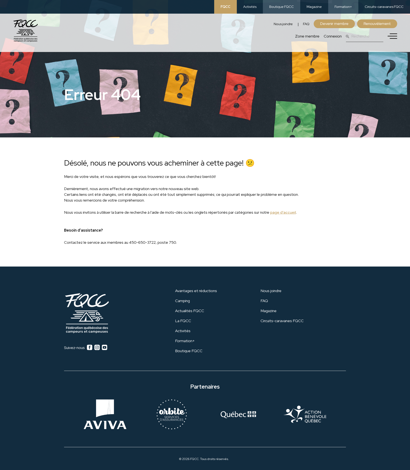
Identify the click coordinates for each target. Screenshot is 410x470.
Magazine (314, 6)
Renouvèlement (377, 23)
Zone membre (307, 36)
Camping (182, 300)
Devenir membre (334, 23)
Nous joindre (283, 24)
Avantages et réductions (196, 290)
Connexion (333, 36)
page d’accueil (283, 212)
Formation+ (343, 6)
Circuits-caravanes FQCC (384, 6)
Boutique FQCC (281, 6)
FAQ (306, 24)
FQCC (225, 6)
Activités (249, 6)
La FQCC (183, 320)
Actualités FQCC (189, 310)
